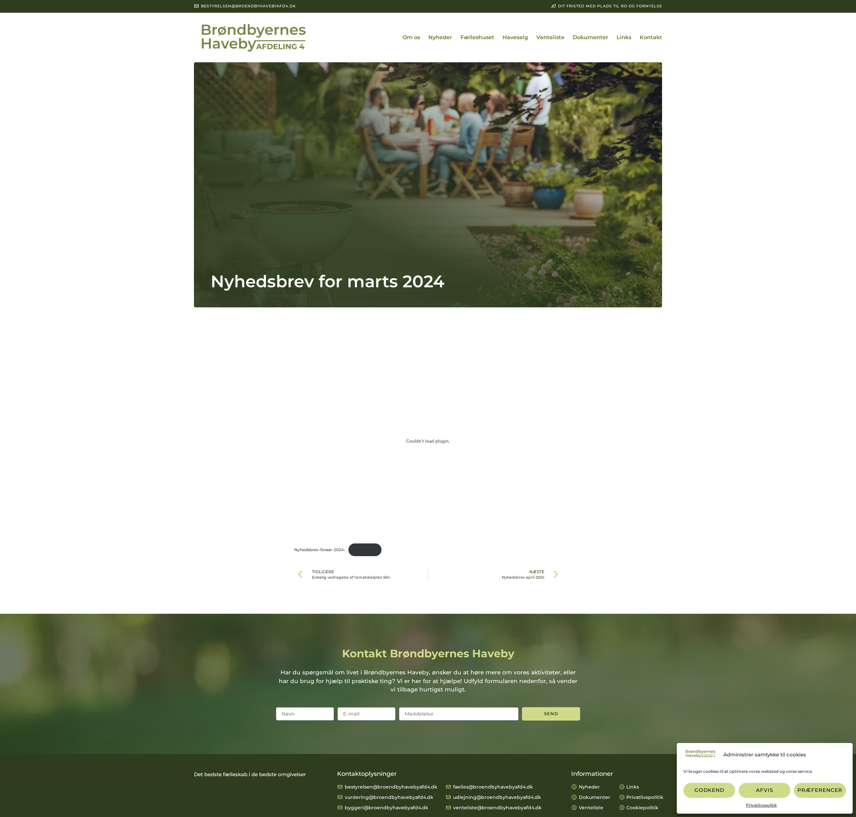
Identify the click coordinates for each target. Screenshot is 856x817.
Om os (411, 37)
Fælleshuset (477, 37)
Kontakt (651, 37)
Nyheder (440, 37)
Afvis (764, 790)
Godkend (709, 790)
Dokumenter (590, 37)
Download (365, 549)
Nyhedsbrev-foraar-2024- (319, 549)
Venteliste (550, 37)
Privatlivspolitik (761, 805)
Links (624, 37)
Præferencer (819, 790)
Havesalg (515, 37)
